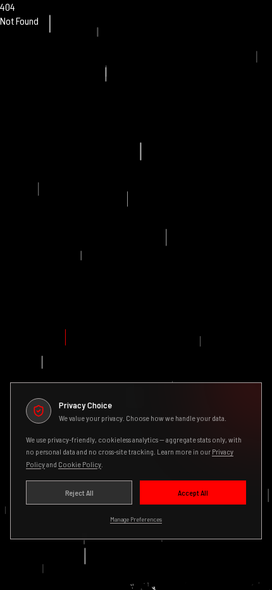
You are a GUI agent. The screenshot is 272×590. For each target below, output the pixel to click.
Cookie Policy (79, 464)
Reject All (79, 492)
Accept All (193, 492)
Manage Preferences (136, 519)
